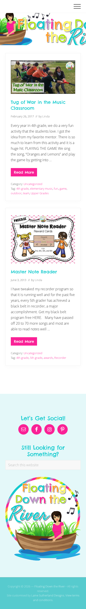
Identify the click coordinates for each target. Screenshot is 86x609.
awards (48, 358)
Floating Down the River (49, 586)
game (63, 189)
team (26, 193)
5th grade (36, 358)
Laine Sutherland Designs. (48, 595)
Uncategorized (33, 184)
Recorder (60, 358)
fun (56, 189)
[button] (77, 6)
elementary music (41, 189)
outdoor (16, 193)
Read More (24, 173)
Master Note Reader (34, 271)
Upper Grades (40, 193)
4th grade (22, 189)
